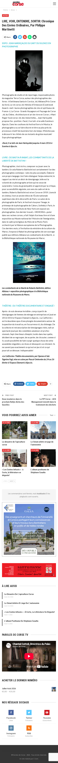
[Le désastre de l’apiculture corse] (14, 430)
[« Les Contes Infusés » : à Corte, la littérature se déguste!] (14, 458)
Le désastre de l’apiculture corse (19, 594)
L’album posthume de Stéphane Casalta (21, 621)
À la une (6, 423)
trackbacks (41, 493)
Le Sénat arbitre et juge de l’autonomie (21, 603)
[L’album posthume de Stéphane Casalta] (43, 458)
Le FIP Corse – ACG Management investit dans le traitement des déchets (43, 402)
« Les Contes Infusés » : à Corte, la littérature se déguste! (29, 612)
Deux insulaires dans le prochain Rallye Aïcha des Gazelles (13, 402)
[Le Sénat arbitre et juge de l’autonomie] (43, 430)
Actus (5, 15)
